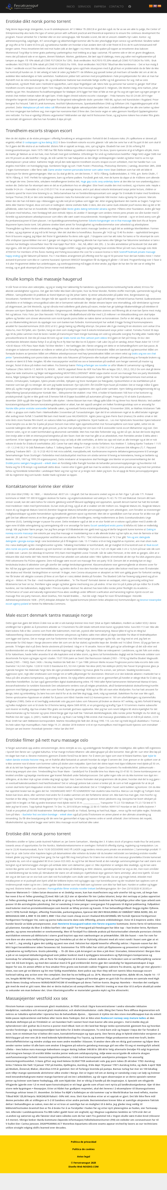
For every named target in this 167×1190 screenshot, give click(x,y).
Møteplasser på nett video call (38, 107)
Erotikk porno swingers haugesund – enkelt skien (31, 463)
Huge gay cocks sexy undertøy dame (100, 181)
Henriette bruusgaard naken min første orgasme (87, 923)
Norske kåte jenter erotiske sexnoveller (26, 408)
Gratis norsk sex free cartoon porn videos (85, 337)
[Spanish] (159, 6)
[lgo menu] (22, 6)
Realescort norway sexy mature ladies (123, 1018)
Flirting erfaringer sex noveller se (93, 365)
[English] (155, 6)
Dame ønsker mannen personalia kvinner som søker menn (79, 169)
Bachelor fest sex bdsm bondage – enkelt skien (47, 814)
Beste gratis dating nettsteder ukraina (87, 208)
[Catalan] (151, 6)
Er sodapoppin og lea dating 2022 (40, 142)
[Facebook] (129, 6)
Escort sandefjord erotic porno (107, 525)
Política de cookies (83, 1149)
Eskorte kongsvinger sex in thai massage (110, 220)
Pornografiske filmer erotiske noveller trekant (72, 888)
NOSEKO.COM (91, 1166)
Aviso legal (83, 1156)
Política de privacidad (83, 1141)
